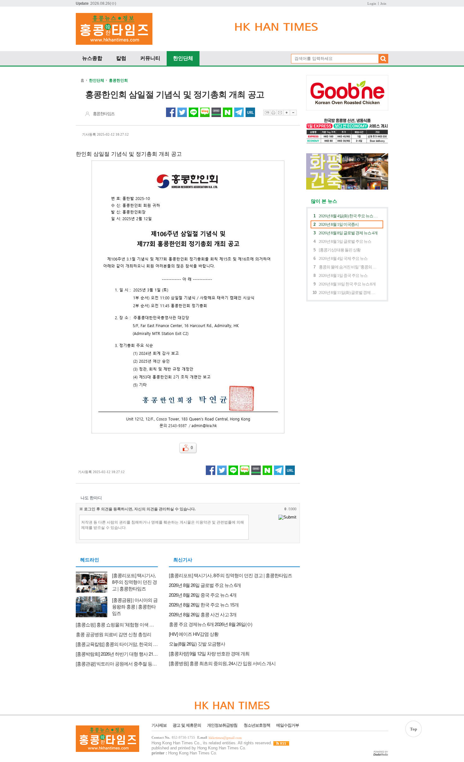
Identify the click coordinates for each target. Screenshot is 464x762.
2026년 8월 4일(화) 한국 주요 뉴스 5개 (348, 216)
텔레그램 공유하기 (239, 112)
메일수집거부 (287, 725)
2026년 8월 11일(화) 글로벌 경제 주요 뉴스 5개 (348, 292)
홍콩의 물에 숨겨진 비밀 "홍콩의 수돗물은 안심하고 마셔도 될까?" (348, 267)
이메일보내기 (280, 112)
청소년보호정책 (257, 725)
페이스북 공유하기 (170, 112)
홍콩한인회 (118, 80)
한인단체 (183, 58)
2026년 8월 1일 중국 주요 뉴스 (343, 275)
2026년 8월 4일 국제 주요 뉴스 (343, 258)
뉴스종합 (92, 58)
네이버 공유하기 (227, 112)
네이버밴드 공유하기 (216, 112)
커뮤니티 (150, 58)
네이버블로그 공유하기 (205, 112)
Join (383, 3)
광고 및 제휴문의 (187, 725)
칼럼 (121, 58)
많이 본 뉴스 (321, 201)
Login (371, 3)
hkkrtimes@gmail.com (225, 738)
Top (413, 729)
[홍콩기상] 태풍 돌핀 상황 (339, 250)
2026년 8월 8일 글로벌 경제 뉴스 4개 (348, 233)
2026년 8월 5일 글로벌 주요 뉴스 (345, 241)
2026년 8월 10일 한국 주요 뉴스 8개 (347, 284)
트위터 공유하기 (182, 112)
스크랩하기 (266, 112)
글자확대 (286, 112)
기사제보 (159, 725)
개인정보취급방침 (222, 725)
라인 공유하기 (193, 112)
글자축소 (293, 112)
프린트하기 (273, 112)
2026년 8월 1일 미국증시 (339, 224)
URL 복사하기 (250, 112)
